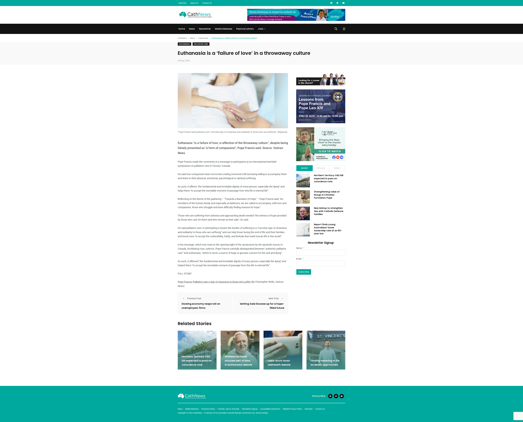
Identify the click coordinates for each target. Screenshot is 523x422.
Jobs (260, 28)
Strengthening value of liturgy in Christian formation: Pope (327, 194)
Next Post (274, 298)
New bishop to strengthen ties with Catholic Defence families (328, 211)
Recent (304, 168)
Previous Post (194, 298)
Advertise (182, 3)
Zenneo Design (262, 413)
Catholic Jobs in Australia (228, 409)
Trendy (337, 168)
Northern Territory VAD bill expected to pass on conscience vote (328, 178)
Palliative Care (201, 44)
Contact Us (207, 3)
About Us (194, 3)
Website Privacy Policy (292, 409)
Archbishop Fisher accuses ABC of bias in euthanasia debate (239, 360)
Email (299, 258)
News (192, 28)
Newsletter (205, 28)
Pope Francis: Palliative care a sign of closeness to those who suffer (214, 281)
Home (181, 28)
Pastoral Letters (245, 28)
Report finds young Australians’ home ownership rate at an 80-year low (328, 229)
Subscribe (303, 271)
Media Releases (223, 28)
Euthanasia (184, 44)
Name (300, 248)
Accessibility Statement (270, 409)
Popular (321, 168)
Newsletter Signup (250, 409)
